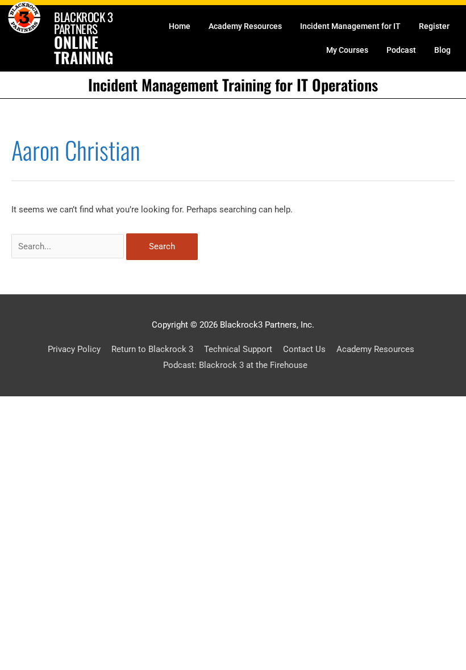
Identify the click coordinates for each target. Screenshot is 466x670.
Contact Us (304, 349)
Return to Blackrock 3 (152, 349)
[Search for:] (68, 246)
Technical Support (238, 349)
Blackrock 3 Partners (83, 22)
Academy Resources (245, 26)
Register (434, 26)
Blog (442, 50)
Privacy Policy (74, 349)
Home (179, 26)
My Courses (347, 50)
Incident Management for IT (350, 26)
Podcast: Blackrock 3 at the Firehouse (235, 365)
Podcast (401, 50)
